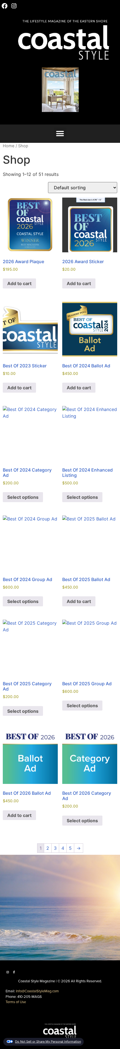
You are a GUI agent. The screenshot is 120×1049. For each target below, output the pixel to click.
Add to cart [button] (19, 283)
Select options (23, 497)
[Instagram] (14, 6)
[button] (32, 116)
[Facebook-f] (14, 972)
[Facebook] (4, 6)
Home (9, 145)
